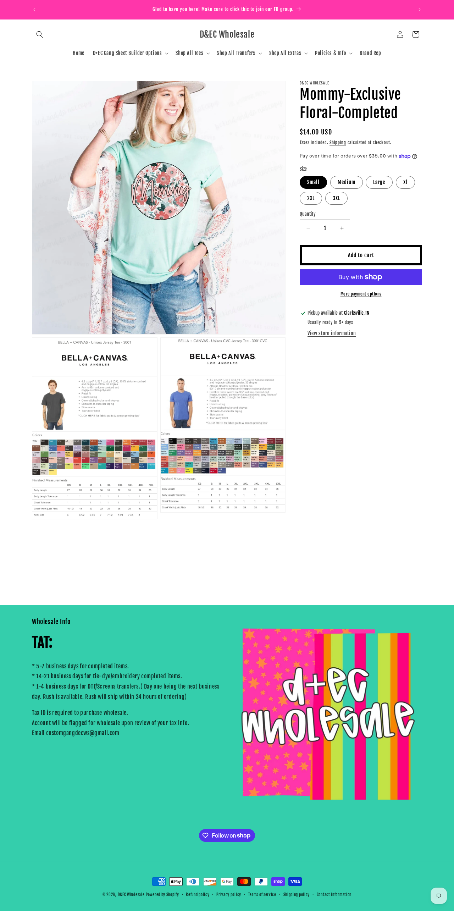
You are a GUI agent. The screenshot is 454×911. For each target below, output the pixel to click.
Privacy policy (228, 894)
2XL (311, 198)
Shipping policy (296, 894)
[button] (40, 34)
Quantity (308, 214)
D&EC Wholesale (131, 894)
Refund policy (197, 894)
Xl (405, 182)
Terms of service (262, 894)
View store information (332, 333)
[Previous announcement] (34, 9)
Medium (346, 182)
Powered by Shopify (162, 894)
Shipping (338, 142)
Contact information (334, 894)
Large (379, 182)
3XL (336, 198)
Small (313, 182)
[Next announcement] (419, 9)
